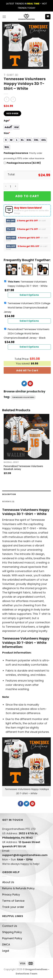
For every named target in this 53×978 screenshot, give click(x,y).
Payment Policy (12, 938)
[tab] (26, 494)
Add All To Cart (27, 370)
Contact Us (9, 926)
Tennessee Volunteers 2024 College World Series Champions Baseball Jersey (27, 308)
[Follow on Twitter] (24, 383)
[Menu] (4, 17)
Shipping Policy (12, 932)
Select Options (29, 295)
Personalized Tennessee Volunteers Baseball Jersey (23, 468)
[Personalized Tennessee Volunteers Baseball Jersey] (26, 436)
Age (7, 120)
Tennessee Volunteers (23, 397)
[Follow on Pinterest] (30, 383)
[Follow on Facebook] (20, 803)
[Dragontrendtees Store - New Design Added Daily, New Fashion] (26, 16)
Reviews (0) (8, 501)
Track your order (13, 907)
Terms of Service (13, 901)
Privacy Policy (11, 894)
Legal (5, 951)
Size (7, 133)
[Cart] (48, 16)
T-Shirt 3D (11, 75)
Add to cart (27, 196)
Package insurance (16, 153)
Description (9, 494)
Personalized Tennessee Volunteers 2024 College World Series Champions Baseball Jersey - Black (26, 334)
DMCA (6, 944)
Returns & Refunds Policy (18, 888)
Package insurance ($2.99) (24, 163)
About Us (8, 882)
